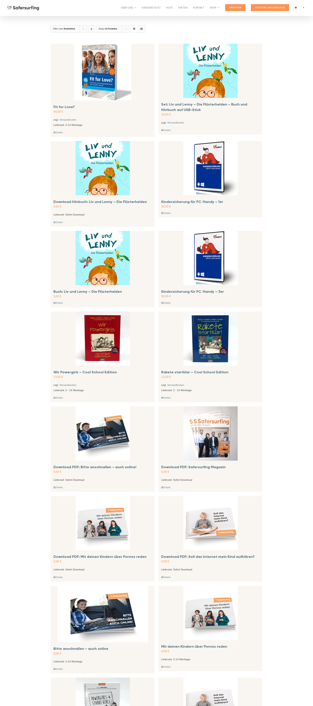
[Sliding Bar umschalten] (304, 7)
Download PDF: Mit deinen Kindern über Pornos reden (100, 556)
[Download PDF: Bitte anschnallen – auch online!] (103, 433)
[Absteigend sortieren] (91, 29)
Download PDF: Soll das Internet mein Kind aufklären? (208, 556)
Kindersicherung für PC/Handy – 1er (192, 202)
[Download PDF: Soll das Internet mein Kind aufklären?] (210, 523)
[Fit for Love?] (103, 72)
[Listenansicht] (141, 28)
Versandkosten (67, 119)
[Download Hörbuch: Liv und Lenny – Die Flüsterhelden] (103, 168)
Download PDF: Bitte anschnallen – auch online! (94, 467)
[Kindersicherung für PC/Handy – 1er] (210, 168)
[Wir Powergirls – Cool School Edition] (103, 338)
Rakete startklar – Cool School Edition (194, 372)
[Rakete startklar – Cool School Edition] (210, 338)
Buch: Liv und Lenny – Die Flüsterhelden (87, 291)
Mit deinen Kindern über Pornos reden (194, 646)
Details (59, 132)
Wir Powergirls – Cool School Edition (85, 372)
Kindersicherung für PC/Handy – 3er (192, 291)
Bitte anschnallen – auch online (80, 648)
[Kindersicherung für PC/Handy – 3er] (210, 258)
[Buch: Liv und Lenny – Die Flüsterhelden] (103, 258)
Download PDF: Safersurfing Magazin (193, 467)
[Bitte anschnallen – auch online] (103, 614)
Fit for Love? (64, 107)
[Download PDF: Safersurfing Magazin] (210, 433)
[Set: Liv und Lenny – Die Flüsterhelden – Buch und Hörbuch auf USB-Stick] (210, 71)
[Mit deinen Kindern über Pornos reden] (210, 613)
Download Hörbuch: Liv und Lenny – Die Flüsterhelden (100, 202)
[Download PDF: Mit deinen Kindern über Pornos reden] (103, 523)
